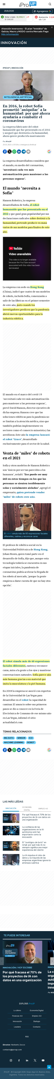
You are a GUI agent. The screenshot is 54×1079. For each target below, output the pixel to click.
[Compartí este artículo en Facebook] (5, 151)
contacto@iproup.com (12, 1050)
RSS (27, 1037)
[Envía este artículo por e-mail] (28, 151)
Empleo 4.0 (36, 1016)
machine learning (14, 742)
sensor (21, 738)
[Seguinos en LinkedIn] (27, 1060)
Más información (10, 34)
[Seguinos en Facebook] (19, 1060)
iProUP (8, 141)
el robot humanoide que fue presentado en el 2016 (25, 209)
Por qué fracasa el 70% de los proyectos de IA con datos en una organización (36, 817)
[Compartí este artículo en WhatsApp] (14, 151)
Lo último (17, 1010)
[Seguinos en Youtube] (43, 1060)
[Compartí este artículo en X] (9, 151)
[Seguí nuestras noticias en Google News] (49, 151)
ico (31, 738)
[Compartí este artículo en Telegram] (24, 151)
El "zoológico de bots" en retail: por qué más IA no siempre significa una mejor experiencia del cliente (34, 846)
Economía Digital (36, 1010)
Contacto (36, 1027)
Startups (36, 1021)
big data (9, 738)
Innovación (17, 1021)
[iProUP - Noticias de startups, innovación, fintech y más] (27, 4)
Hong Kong (37, 287)
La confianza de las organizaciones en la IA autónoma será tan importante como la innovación (33, 832)
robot (9, 533)
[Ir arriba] (49, 1067)
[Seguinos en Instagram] (11, 1060)
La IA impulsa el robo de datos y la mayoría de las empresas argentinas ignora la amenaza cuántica (36, 859)
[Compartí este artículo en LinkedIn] (19, 151)
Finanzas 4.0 (17, 1016)
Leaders (17, 1027)
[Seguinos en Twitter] (35, 1060)
